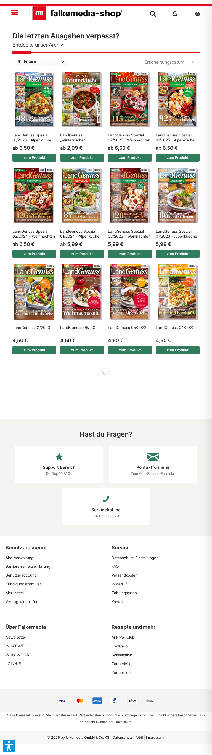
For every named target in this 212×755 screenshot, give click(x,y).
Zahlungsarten (124, 592)
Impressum (155, 737)
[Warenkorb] (199, 13)
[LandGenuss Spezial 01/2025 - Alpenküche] (178, 99)
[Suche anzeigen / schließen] (153, 13)
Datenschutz (122, 737)
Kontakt (118, 601)
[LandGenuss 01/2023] (34, 292)
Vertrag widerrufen (22, 601)
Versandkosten (124, 575)
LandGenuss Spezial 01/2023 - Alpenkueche (176, 234)
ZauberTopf (122, 672)
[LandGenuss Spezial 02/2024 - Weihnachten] (34, 195)
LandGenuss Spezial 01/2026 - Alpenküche (31, 137)
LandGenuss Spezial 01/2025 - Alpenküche (175, 137)
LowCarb (120, 646)
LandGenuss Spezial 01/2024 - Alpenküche (79, 234)
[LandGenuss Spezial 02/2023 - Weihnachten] (130, 195)
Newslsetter (16, 637)
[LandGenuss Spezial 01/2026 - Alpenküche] (34, 99)
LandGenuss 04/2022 (175, 327)
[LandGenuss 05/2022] (130, 292)
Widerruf (119, 584)
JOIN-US (13, 663)
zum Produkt (34, 157)
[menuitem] (15, 13)
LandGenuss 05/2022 (127, 327)
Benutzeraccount (21, 575)
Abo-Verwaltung (19, 557)
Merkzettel (15, 592)
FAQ (115, 566)
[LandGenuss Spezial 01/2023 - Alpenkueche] (178, 195)
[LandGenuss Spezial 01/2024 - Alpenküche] (82, 195)
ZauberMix (121, 663)
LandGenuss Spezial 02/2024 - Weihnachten (33, 234)
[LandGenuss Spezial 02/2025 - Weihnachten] (130, 99)
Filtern (29, 61)
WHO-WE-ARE (18, 654)
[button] (9, 746)
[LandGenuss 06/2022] (82, 292)
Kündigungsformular (23, 584)
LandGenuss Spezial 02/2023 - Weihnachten (129, 234)
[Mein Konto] (175, 13)
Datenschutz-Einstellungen (135, 557)
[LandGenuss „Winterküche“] (82, 99)
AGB (139, 737)
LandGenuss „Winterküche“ (72, 137)
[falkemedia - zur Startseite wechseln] (77, 13)
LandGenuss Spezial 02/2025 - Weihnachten (129, 137)
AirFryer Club (123, 637)
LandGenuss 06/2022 (79, 327)
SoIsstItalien (122, 654)
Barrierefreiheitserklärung (28, 566)
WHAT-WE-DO (18, 646)
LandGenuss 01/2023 (31, 327)
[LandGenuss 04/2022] (178, 292)
